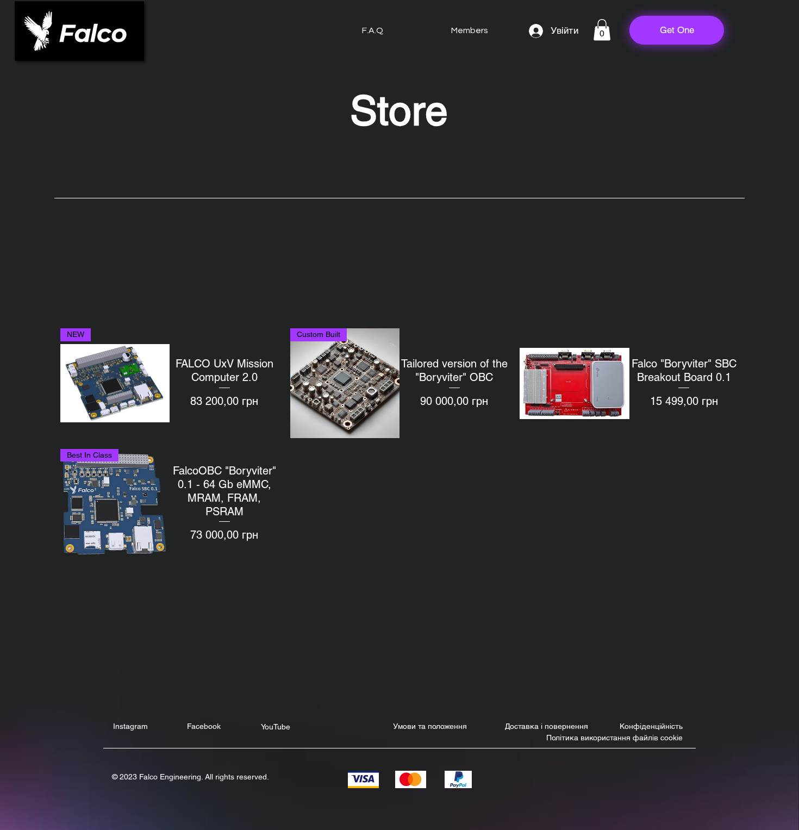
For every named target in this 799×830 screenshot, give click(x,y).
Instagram (130, 726)
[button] (602, 29)
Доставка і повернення (546, 726)
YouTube (275, 726)
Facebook (204, 726)
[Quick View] (574, 383)
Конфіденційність (651, 726)
